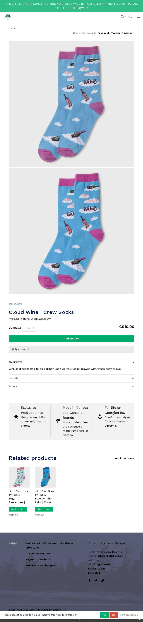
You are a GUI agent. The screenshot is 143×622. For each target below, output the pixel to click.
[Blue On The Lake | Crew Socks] (45, 477)
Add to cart (71, 338)
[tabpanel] (19, 491)
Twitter (115, 33)
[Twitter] (96, 580)
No (113, 615)
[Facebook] (89, 580)
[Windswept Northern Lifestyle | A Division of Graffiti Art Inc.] (13, 543)
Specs (13, 386)
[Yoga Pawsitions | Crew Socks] (19, 477)
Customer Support (38, 553)
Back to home (124, 458)
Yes (104, 615)
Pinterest (127, 33)
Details (13, 378)
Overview (15, 362)
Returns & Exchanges (40, 565)
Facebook (104, 33)
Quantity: (15, 327)
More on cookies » (130, 615)
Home (12, 28)
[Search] (131, 16)
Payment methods (38, 559)
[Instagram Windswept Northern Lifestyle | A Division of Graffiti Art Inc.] (102, 580)
